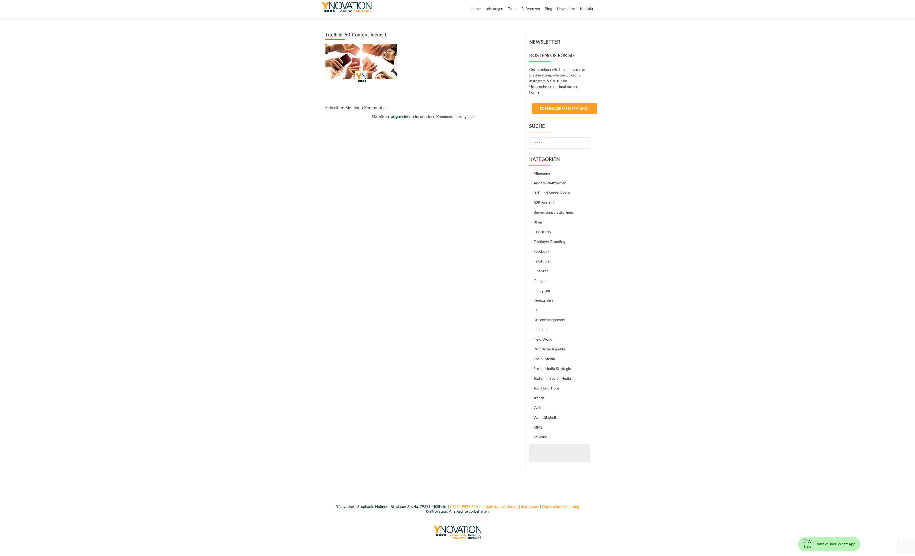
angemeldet (401, 117)
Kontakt (586, 9)
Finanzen (541, 271)
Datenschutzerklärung (560, 507)
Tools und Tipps (546, 388)
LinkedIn (541, 330)
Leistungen (494, 9)
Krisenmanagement (550, 320)
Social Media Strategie (552, 369)
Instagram (542, 291)
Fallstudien (543, 261)
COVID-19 (542, 232)
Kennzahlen (543, 300)
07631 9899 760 (464, 507)
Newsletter (566, 9)
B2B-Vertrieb (544, 203)
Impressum (530, 507)
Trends (539, 398)
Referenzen (530, 9)
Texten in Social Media (552, 378)
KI (535, 310)
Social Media (544, 359)
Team (512, 9)
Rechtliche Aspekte (549, 349)
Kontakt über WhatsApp (834, 544)
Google (539, 281)
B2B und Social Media (552, 193)
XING (538, 427)
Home (476, 9)
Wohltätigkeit (545, 418)
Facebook (541, 251)
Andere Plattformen (550, 183)
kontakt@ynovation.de (499, 507)
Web (537, 408)
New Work (543, 339)
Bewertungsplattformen (553, 212)
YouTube (540, 437)
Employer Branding (549, 242)
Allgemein (542, 173)
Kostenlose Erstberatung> (564, 109)
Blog (548, 9)
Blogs (538, 222)
